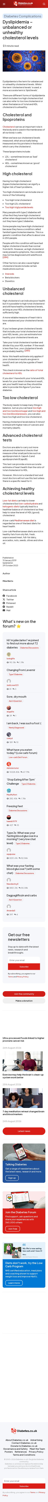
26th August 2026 (12, 1047)
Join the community (24, 993)
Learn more (14, 1282)
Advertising (36, 1440)
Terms (10, 977)
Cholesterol (9, 126)
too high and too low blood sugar (22, 409)
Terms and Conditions (24, 1454)
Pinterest (11, 603)
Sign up (12, 1177)
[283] (27, 350)
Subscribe (24, 966)
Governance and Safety (15, 1448)
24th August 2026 (12, 1121)
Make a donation (24, 1000)
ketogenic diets (11, 506)
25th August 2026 (12, 1084)
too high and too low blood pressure (24, 412)
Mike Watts (8, 581)
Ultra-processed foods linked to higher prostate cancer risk (23, 1039)
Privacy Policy (23, 977)
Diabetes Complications (22, 16)
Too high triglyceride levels (19, 207)
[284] (5, 257)
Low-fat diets (10, 500)
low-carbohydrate (28, 503)
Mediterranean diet (24, 520)
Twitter (10, 599)
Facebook (11, 595)
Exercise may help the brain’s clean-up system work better (23, 1076)
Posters (9, 1451)
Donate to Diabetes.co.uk (24, 1446)
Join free (12, 1228)
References (21, 1451)
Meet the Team (37, 1448)
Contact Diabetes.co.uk (24, 1443)
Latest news (24, 1131)
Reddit (9, 606)
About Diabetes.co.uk (17, 1440)
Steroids (9, 273)
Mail (8, 610)
